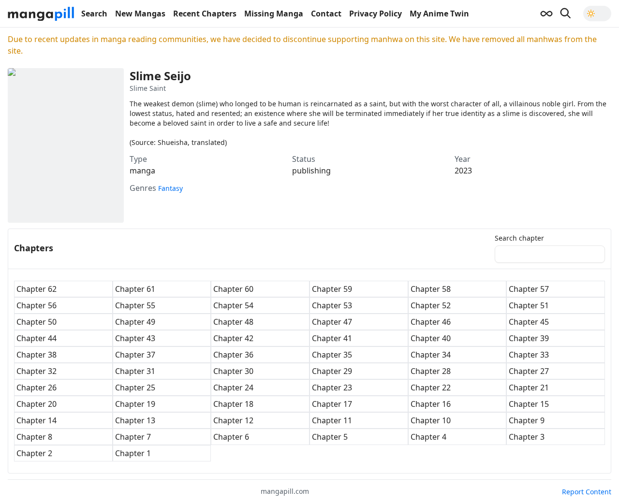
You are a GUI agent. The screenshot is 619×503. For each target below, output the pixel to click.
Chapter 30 (233, 371)
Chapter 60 (233, 289)
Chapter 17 (332, 404)
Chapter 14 (36, 420)
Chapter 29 (332, 371)
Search (94, 13)
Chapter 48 (233, 321)
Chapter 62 (36, 289)
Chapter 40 (431, 338)
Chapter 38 (36, 354)
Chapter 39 (529, 338)
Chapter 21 (529, 387)
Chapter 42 (233, 338)
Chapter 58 (431, 289)
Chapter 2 (34, 453)
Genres (143, 188)
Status (303, 159)
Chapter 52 (431, 305)
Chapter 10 (431, 420)
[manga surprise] (546, 13)
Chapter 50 (36, 321)
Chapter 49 (135, 321)
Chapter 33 (529, 354)
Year (463, 159)
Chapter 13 (135, 420)
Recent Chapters (204, 13)
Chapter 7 (133, 436)
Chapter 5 (330, 436)
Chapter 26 (36, 387)
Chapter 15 (529, 404)
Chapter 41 (332, 338)
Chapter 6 (231, 436)
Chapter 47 (332, 321)
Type (138, 159)
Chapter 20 (36, 404)
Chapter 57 (529, 289)
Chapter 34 (431, 354)
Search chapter (519, 238)
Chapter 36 (233, 354)
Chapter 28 (431, 371)
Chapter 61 (135, 289)
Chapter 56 (36, 305)
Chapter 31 (135, 371)
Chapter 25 (135, 387)
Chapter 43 (135, 338)
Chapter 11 (332, 420)
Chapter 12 (233, 420)
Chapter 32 (36, 371)
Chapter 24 (233, 387)
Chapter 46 (431, 321)
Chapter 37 (135, 354)
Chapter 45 (529, 321)
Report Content (586, 491)
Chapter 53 (332, 305)
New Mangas (140, 13)
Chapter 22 (431, 387)
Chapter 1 (133, 453)
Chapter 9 (527, 420)
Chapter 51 (529, 305)
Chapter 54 (233, 305)
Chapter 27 (529, 371)
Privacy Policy (375, 13)
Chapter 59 (332, 289)
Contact (326, 13)
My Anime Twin (439, 13)
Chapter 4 (428, 436)
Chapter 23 (332, 387)
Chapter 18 (233, 404)
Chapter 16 (431, 404)
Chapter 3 (527, 436)
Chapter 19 (135, 404)
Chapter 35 (332, 354)
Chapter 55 (135, 305)
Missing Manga (273, 13)
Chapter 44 (36, 338)
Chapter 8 (34, 436)
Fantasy (170, 188)
